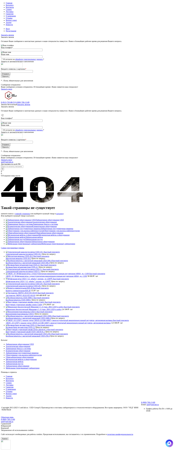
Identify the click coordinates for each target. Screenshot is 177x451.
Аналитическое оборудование (44, 222)
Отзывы (9, 18)
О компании (11, 16)
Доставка (9, 12)
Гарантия (9, 14)
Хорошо (5, 439)
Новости (9, 25)
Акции (8, 22)
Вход (8, 29)
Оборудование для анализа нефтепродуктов (62, 231)
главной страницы (22, 214)
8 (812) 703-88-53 (8, 102)
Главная (9, 3)
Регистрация (11, 31)
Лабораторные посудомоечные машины (56, 229)
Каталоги (9, 5)
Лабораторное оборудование (43, 242)
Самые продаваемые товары (12, 248)
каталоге (59, 214)
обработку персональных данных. (29, 59)
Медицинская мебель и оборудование (54, 235)
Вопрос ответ (11, 20)
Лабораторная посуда (34, 239)
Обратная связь (7, 417)
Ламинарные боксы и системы (45, 224)
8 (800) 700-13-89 (22, 102)
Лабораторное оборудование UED (50, 220)
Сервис (9, 9)
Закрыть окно (6, 89)
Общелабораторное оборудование (49, 233)
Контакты (10, 7)
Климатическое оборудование (44, 226)
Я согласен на (23, 59)
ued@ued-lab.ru (7, 162)
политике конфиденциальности (120, 434)
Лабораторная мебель (34, 237)
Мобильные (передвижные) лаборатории (58, 244)
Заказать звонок (7, 35)
